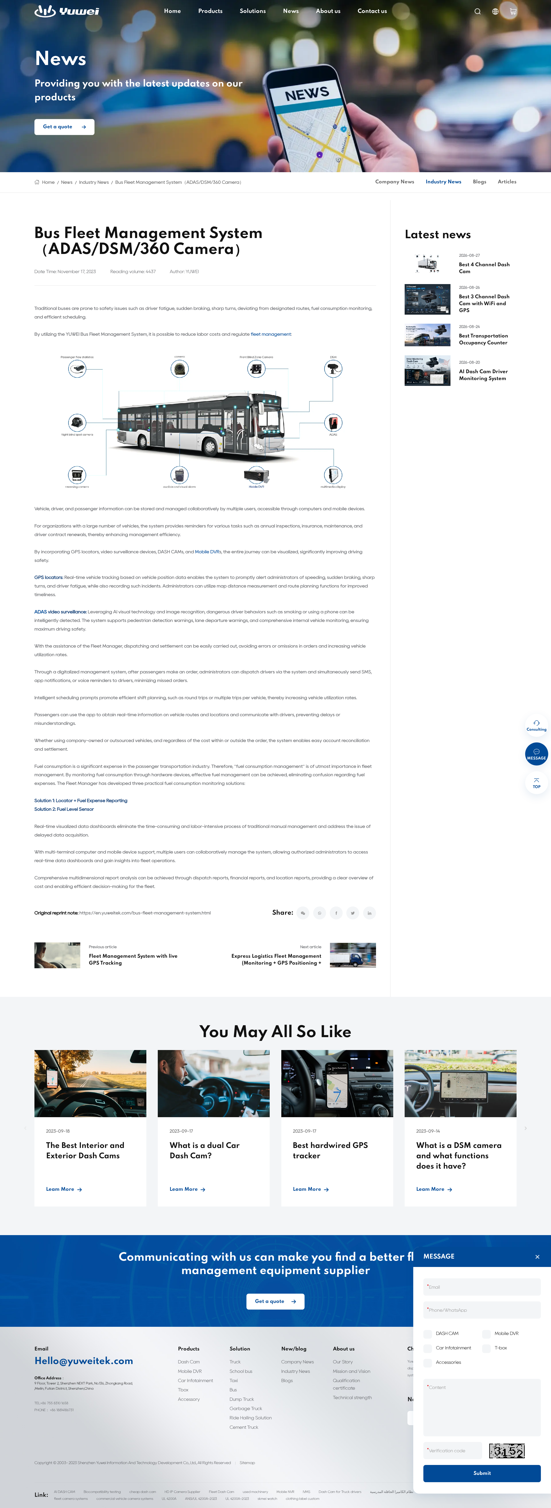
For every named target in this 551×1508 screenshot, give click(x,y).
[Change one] (507, 1451)
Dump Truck (242, 1399)
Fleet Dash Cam (221, 1491)
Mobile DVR (207, 552)
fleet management (271, 334)
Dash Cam (189, 1362)
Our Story (343, 1362)
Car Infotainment (195, 1380)
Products (210, 11)
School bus (241, 1371)
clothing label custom (302, 1498)
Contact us (372, 11)
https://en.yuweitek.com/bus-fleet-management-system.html (145, 913)
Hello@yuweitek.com (83, 1361)
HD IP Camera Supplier (182, 1491)
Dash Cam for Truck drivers (340, 1491)
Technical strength (352, 1397)
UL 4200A (169, 1498)
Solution (240, 1349)
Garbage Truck (246, 1408)
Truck (235, 1362)
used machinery (255, 1491)
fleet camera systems (71, 1498)
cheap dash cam (142, 1491)
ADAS (40, 612)
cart (513, 11)
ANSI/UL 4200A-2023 (201, 1498)
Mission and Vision (351, 1371)
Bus (233, 1390)
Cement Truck (244, 1427)
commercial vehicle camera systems (124, 1498)
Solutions (253, 11)
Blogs (479, 182)
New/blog (293, 1349)
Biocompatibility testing (102, 1491)
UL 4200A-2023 (237, 1498)
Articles (507, 182)
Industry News (94, 182)
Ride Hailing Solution (251, 1418)
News (291, 11)
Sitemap (247, 1463)
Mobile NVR (285, 1491)
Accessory (189, 1399)
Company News (394, 182)
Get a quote (57, 127)
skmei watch (267, 1498)
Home (172, 11)
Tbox (183, 1390)
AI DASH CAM (64, 1491)
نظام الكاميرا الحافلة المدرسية (391, 1491)
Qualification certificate (346, 1384)
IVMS (306, 1491)
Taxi (234, 1380)
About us (328, 11)
